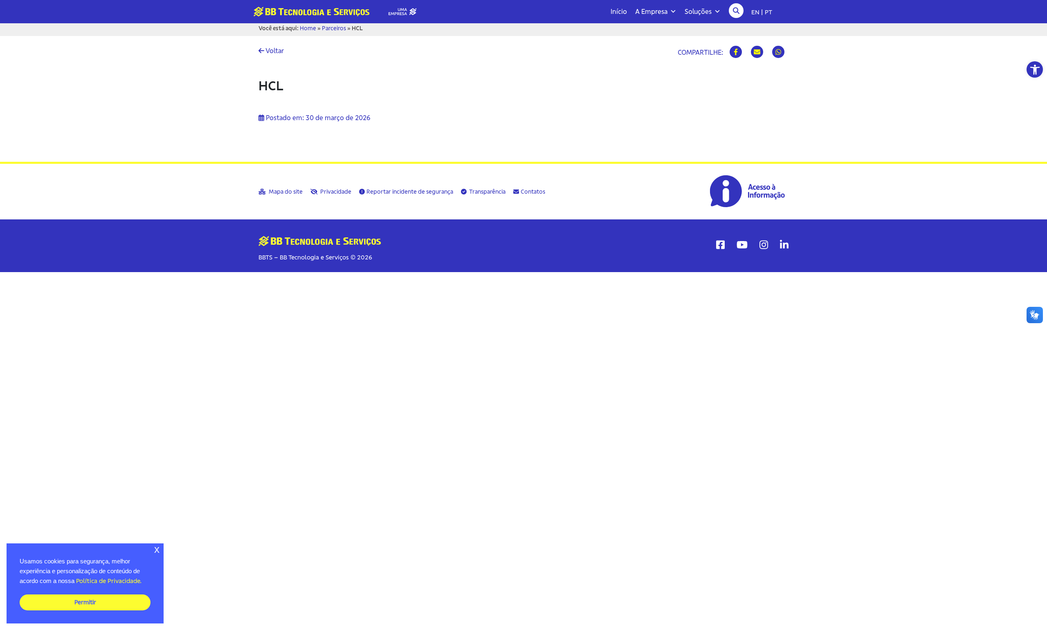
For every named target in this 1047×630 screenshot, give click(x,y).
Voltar (274, 50)
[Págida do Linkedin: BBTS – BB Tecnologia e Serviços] (784, 245)
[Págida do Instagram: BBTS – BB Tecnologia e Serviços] (763, 245)
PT (768, 12)
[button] (1035, 69)
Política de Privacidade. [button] (109, 580)
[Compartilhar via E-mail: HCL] (757, 52)
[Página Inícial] (338, 11)
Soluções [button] (698, 11)
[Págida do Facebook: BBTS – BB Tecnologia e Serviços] (720, 245)
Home (308, 28)
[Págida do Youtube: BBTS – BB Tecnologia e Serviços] (742, 245)
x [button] (157, 549)
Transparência (487, 191)
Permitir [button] (85, 602)
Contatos (533, 191)
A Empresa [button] (651, 11)
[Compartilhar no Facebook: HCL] (736, 52)
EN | (757, 12)
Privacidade (335, 191)
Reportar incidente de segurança (409, 191)
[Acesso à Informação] (748, 191)
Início (619, 11)
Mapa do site (285, 191)
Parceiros (334, 28)
